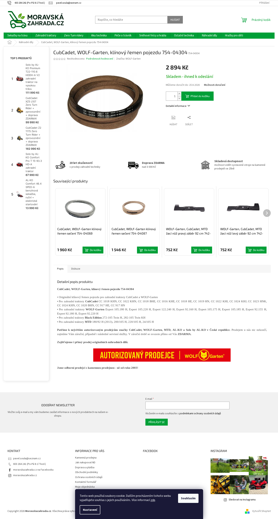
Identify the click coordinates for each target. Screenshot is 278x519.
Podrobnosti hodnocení (99, 59)
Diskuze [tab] (75, 269)
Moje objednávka (85, 487)
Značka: (128, 59)
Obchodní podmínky (86, 472)
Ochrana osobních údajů (88, 477)
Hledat (175, 19)
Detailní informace (176, 106)
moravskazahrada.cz (25, 475)
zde (153, 500)
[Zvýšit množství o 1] (179, 94)
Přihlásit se (156, 422)
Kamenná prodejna (85, 458)
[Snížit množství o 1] (179, 98)
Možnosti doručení (214, 85)
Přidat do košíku (200, 96)
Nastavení (90, 510)
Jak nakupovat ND (85, 462)
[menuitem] (17, 36)
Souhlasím (188, 498)
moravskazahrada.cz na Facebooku (33, 470)
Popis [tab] (60, 269)
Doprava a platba (84, 467)
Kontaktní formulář (85, 482)
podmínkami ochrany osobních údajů (200, 413)
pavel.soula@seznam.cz (27, 458)
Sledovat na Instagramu (242, 500)
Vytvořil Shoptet (261, 511)
